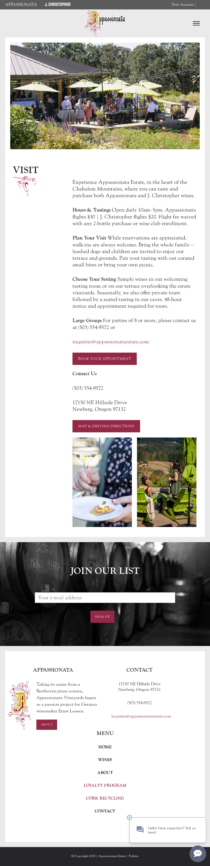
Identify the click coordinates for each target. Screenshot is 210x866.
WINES (105, 759)
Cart (201, 4)
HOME (105, 747)
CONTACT (105, 811)
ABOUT (105, 772)
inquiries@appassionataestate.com (110, 342)
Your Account (183, 4)
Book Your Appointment (104, 359)
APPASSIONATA (21, 4)
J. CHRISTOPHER (58, 4)
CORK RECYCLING (105, 798)
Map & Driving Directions (106, 426)
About (47, 724)
